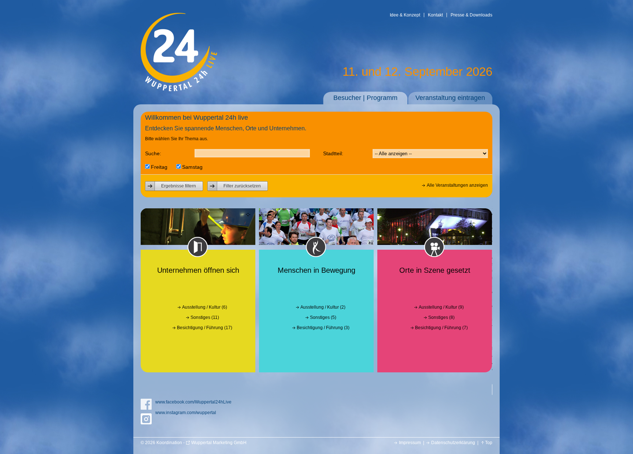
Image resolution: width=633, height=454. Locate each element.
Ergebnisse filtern (178, 186)
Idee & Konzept (405, 15)
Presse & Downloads (471, 15)
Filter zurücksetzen (242, 186)
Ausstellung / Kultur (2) (322, 307)
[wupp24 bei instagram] (146, 418)
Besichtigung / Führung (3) (323, 327)
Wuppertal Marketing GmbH (219, 442)
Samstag (192, 167)
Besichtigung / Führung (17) (204, 327)
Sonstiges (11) (204, 317)
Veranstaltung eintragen (450, 97)
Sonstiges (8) (441, 317)
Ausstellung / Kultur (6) (204, 307)
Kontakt (435, 15)
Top (488, 442)
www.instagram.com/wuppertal (185, 412)
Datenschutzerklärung (453, 442)
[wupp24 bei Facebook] (146, 404)
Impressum (410, 442)
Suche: (153, 153)
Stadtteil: (333, 153)
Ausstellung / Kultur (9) (441, 307)
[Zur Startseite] (179, 89)
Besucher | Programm (365, 97)
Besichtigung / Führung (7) (441, 327)
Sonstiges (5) (323, 317)
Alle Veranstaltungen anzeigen (457, 185)
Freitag (159, 167)
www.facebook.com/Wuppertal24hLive (193, 402)
